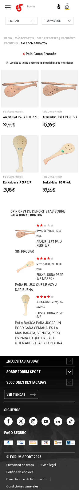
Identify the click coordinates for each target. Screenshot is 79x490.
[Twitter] (21, 421)
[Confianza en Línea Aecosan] (58, 442)
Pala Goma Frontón (34, 43)
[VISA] (21, 442)
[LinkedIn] (58, 421)
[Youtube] (46, 421)
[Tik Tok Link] (70, 421)
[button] (69, 475)
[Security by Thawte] (46, 442)
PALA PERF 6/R (60, 117)
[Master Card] (33, 442)
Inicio (8, 38)
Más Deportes (24, 38)
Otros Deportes (47, 38)
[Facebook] (8, 421)
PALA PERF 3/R (20, 117)
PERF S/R (17, 182)
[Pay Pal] (8, 442)
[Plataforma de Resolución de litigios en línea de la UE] (70, 442)
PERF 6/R (57, 182)
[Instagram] (33, 421)
